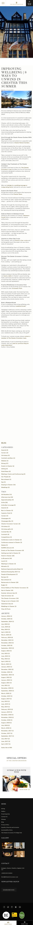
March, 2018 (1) (6, 728)
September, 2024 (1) (7, 621)
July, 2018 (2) (5, 725)
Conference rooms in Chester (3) (11, 539)
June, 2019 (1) (5, 704)
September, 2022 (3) (7, 674)
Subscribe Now (9, 890)
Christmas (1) (5, 526)
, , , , (12, 868)
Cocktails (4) (5, 534)
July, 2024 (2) (5, 624)
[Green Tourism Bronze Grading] (22, 915)
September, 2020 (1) (7, 690)
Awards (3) (4, 508)
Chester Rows (18, 194)
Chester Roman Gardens (21, 142)
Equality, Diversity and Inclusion (10, 827)
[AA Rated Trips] (14, 915)
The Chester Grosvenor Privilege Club (11, 832)
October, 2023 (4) (6, 645)
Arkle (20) (4, 502)
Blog (3, 443)
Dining (3, 808)
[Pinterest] (12, 907)
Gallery (3, 811)
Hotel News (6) (6, 471)
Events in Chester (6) (7, 466)
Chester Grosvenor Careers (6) (10, 523)
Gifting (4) (4, 468)
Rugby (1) (4, 585)
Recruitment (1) (6, 479)
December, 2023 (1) (7, 640)
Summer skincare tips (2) (9, 593)
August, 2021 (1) (6, 682)
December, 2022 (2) (7, 669)
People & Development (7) (9, 574)
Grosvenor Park (17, 288)
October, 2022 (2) (6, 672)
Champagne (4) (6, 518)
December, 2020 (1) (7, 688)
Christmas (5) (5, 455)
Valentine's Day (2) (7, 603)
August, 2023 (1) (6, 650)
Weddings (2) (5, 487)
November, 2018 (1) (7, 717)
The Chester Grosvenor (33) (10, 598)
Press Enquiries (5, 814)
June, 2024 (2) (5, 627)
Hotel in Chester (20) (7, 555)
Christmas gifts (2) (7, 529)
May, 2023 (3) (5, 658)
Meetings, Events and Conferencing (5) (13, 474)
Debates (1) (4, 460)
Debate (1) (4, 545)
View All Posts (5, 609)
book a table (8, 276)
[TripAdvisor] (20, 907)
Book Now (29, 4)
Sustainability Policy (7, 830)
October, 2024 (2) (6, 619)
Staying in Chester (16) (8, 484)
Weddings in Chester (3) (8, 606)
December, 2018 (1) (7, 714)
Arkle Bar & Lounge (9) (8, 505)
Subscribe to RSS (6, 747)
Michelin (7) (5, 566)
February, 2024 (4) (7, 637)
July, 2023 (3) (5, 653)
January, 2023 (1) (6, 666)
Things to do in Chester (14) (10, 601)
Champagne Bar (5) (7, 521)
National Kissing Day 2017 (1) (10, 571)
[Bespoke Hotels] (6, 915)
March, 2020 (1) (6, 693)
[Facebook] (4, 907)
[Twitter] (8, 907)
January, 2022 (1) (6, 680)
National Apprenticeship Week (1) (12, 569)
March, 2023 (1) (6, 664)
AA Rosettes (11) (6, 494)
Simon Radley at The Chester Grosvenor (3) (14, 587)
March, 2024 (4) (6, 634)
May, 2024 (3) (5, 629)
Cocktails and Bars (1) (8, 458)
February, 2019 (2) (7, 709)
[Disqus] (16, 373)
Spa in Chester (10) (7, 590)
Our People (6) (5, 476)
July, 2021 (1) (5, 685)
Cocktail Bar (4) (6, 531)
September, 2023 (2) (7, 648)
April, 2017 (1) (5, 744)
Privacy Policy (5, 824)
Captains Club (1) (6, 513)
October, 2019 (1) (6, 696)
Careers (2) (4, 452)
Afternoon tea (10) (7, 497)
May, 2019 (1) (5, 706)
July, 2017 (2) (5, 738)
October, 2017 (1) (6, 733)
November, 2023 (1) (7, 642)
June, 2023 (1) (5, 656)
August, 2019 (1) (6, 698)
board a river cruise (21, 240)
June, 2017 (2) (5, 741)
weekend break (21, 306)
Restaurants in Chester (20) (9, 582)
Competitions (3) (6, 537)
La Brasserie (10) (6, 558)
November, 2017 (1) (7, 730)
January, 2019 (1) (6, 712)
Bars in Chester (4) (7, 510)
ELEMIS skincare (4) (7, 547)
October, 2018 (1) (6, 720)
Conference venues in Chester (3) (11, 542)
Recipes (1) (4, 577)
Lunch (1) (4, 561)
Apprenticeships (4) (7, 500)
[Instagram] (16, 907)
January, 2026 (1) (6, 616)
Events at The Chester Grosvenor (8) (12, 550)
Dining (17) (4, 463)
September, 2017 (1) (7, 736)
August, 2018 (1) (6, 722)
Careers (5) (4, 515)
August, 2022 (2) (6, 677)
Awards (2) (4, 450)
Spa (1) (3, 482)
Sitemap (3, 819)
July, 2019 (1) (5, 701)
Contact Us (4, 816)
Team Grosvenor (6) (7, 595)
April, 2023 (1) (5, 661)
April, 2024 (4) (5, 632)
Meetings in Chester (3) (8, 563)
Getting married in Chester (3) (10, 553)
